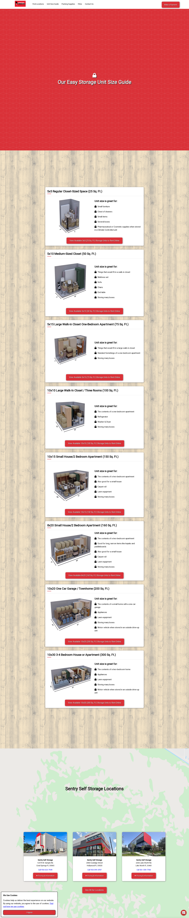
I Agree (29, 912)
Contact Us (89, 4)
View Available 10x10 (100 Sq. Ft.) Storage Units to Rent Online (94, 443)
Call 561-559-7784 (144, 870)
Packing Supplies (68, 4)
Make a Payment (170, 5)
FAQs (80, 4)
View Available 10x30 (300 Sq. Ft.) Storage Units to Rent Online (94, 703)
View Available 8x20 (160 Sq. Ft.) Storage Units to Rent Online (94, 575)
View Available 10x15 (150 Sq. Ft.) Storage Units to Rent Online (94, 512)
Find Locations (38, 4)
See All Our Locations (94, 890)
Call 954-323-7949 (45, 870)
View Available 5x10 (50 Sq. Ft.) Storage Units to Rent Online (94, 311)
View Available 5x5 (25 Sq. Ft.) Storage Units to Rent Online (94, 241)
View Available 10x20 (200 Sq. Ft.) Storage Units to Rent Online (94, 642)
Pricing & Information (46, 876)
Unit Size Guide (53, 4)
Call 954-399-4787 (94, 870)
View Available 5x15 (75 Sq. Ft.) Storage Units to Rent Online (94, 377)
